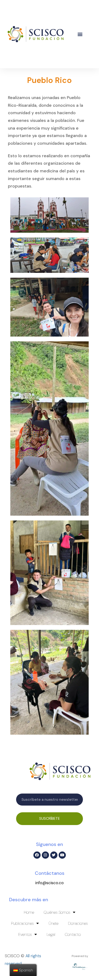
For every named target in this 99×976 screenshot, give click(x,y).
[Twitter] (53, 855)
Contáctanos (49, 873)
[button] (80, 34)
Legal (51, 934)
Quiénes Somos (57, 912)
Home (29, 912)
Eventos (25, 934)
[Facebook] (37, 855)
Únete (53, 923)
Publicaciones (22, 923)
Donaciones (78, 923)
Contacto (73, 934)
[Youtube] (62, 855)
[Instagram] (45, 855)
